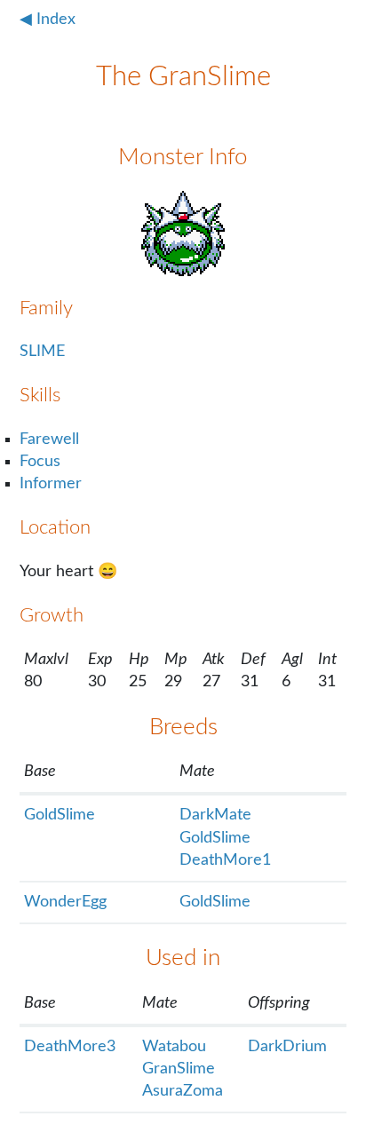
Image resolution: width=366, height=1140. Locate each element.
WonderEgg (65, 902)
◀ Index (48, 20)
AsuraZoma (182, 1091)
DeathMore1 (225, 860)
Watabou (174, 1047)
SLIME (42, 352)
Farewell (49, 439)
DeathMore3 (69, 1047)
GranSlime (178, 1069)
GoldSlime (59, 815)
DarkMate (215, 815)
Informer (51, 484)
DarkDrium (287, 1047)
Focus (40, 462)
